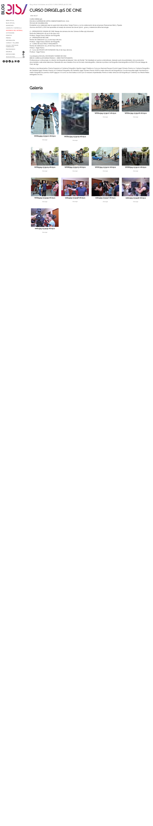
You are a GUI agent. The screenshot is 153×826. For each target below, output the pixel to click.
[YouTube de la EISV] (12, 62)
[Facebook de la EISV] (4, 62)
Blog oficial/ (34, 4)
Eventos (9, 35)
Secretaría (10, 25)
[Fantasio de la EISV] (15, 62)
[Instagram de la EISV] (7, 62)
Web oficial (10, 20)
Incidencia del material (14, 30)
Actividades (10, 33)
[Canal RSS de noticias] (18, 62)
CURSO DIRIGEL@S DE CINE (62, 4)
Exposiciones (10, 54)
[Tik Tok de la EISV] (9, 62)
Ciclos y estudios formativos (12, 46)
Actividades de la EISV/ (45, 4)
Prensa (8, 38)
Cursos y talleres (12, 42)
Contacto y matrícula (14, 28)
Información (10, 40)
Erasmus (9, 51)
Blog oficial (10, 23)
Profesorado (10, 49)
